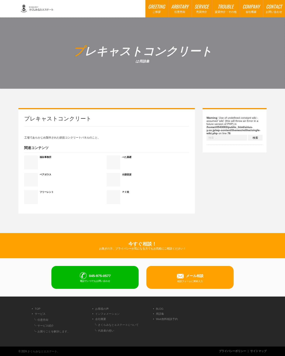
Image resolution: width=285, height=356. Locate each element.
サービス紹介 (45, 325)
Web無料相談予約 (167, 319)
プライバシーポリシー (232, 351)
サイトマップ (258, 351)
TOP (37, 308)
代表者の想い (106, 330)
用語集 (160, 313)
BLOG (159, 308)
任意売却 (42, 319)
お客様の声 (102, 308)
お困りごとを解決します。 (53, 331)
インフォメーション (107, 313)
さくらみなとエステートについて (118, 324)
